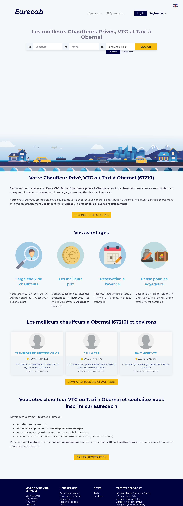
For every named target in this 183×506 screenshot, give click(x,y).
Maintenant (127, 52)
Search (146, 47)
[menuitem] (94, 10)
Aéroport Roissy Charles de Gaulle (133, 493)
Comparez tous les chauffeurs (91, 381)
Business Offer (33, 496)
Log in (140, 13)
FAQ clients (31, 498)
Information (94, 13)
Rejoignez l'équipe (69, 502)
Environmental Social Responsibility (70, 497)
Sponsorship (116, 13)
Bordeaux (98, 496)
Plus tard (113, 52)
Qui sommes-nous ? (70, 493)
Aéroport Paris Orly (126, 496)
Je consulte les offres (91, 215)
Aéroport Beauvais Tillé (128, 499)
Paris (96, 493)
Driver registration (91, 457)
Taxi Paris (30, 504)
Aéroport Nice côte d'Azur (129, 502)
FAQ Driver (31, 501)
